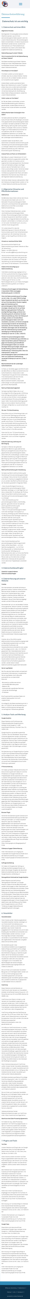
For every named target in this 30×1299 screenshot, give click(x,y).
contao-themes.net (18, 1296)
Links (14, 1292)
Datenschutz (21, 1288)
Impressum (20, 1292)
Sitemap (9, 1292)
